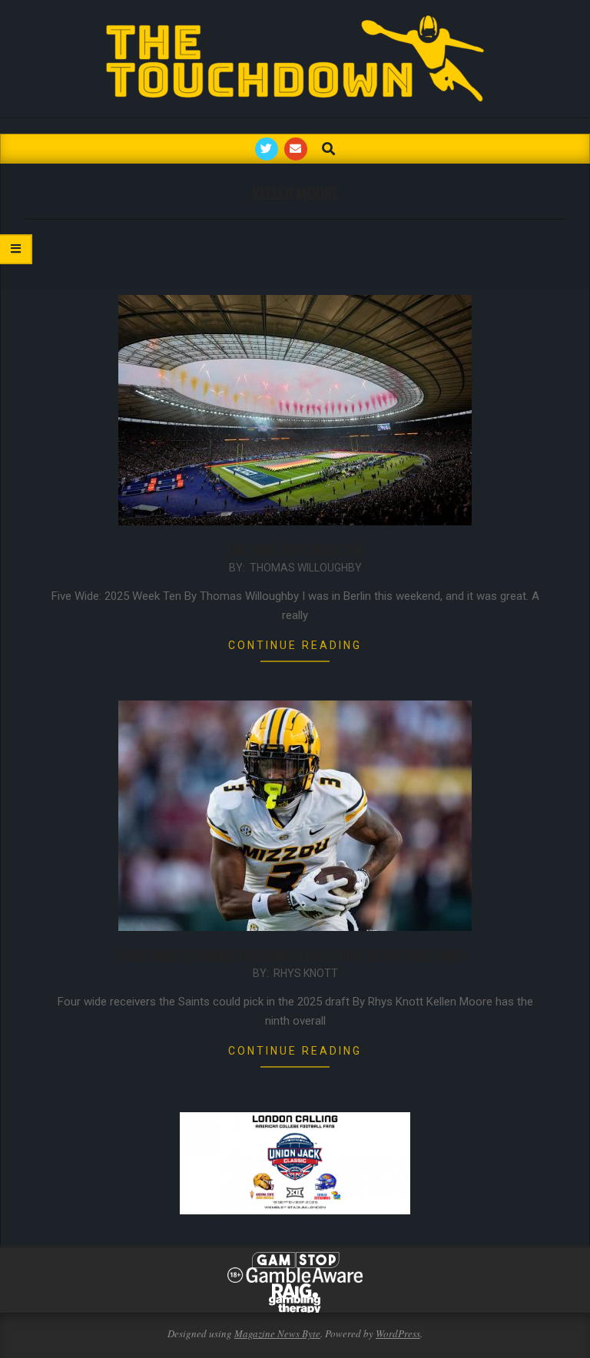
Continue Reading (295, 645)
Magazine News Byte (277, 1333)
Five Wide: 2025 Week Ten (295, 550)
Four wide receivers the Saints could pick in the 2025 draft (295, 956)
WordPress (398, 1333)
